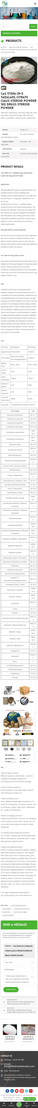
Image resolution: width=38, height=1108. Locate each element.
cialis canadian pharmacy (18, 906)
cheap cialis (6, 912)
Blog (17, 1097)
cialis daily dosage (8, 915)
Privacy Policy (8, 1100)
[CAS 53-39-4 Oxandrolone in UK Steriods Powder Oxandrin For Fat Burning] (28, 1029)
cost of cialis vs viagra (20, 912)
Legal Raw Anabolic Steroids (18, 47)
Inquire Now (30, 1099)
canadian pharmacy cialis (21, 909)
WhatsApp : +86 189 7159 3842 (14, 1060)
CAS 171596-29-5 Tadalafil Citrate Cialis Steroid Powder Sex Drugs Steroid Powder (19, 950)
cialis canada (6, 909)
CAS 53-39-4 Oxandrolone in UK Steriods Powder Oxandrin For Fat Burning (28, 1038)
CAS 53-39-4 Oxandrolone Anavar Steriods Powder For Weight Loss (10, 1038)
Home (4, 47)
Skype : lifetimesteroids (11, 1071)
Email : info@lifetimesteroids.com (19, 1065)
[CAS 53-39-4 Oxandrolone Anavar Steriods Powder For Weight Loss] (10, 1029)
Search (33, 26)
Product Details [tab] (12, 167)
